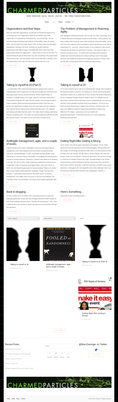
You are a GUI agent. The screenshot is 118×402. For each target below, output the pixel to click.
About (60, 22)
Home (47, 22)
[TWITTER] (55, 353)
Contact (67, 22)
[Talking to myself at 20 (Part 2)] (32, 75)
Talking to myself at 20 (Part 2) (23, 84)
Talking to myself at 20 (73, 84)
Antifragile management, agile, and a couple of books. (31, 142)
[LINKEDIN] (62, 353)
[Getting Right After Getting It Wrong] (86, 131)
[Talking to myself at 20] (86, 75)
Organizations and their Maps (23, 28)
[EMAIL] (68, 353)
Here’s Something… (72, 191)
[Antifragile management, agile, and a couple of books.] (32, 131)
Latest (54, 22)
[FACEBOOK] (49, 353)
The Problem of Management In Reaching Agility (84, 30)
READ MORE (13, 65)
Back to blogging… (17, 191)
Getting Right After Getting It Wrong (80, 140)
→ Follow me (96, 354)
